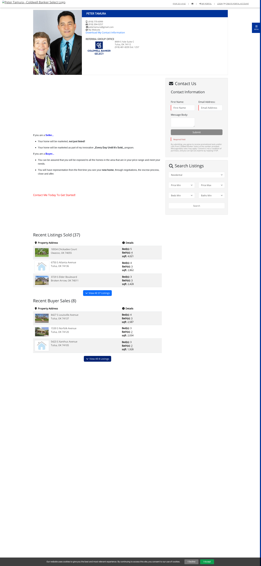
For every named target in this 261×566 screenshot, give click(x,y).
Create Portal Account (237, 3)
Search (196, 205)
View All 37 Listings (99, 293)
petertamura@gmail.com (101, 27)
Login (220, 3)
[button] (256, 28)
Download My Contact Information (105, 32)
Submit (197, 132)
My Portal (206, 3)
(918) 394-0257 (95, 24)
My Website (94, 29)
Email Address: (206, 102)
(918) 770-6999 (95, 21)
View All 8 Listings (99, 358)
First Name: (177, 102)
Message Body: (179, 114)
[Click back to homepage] (32, 2)
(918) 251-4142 (179, 3)
